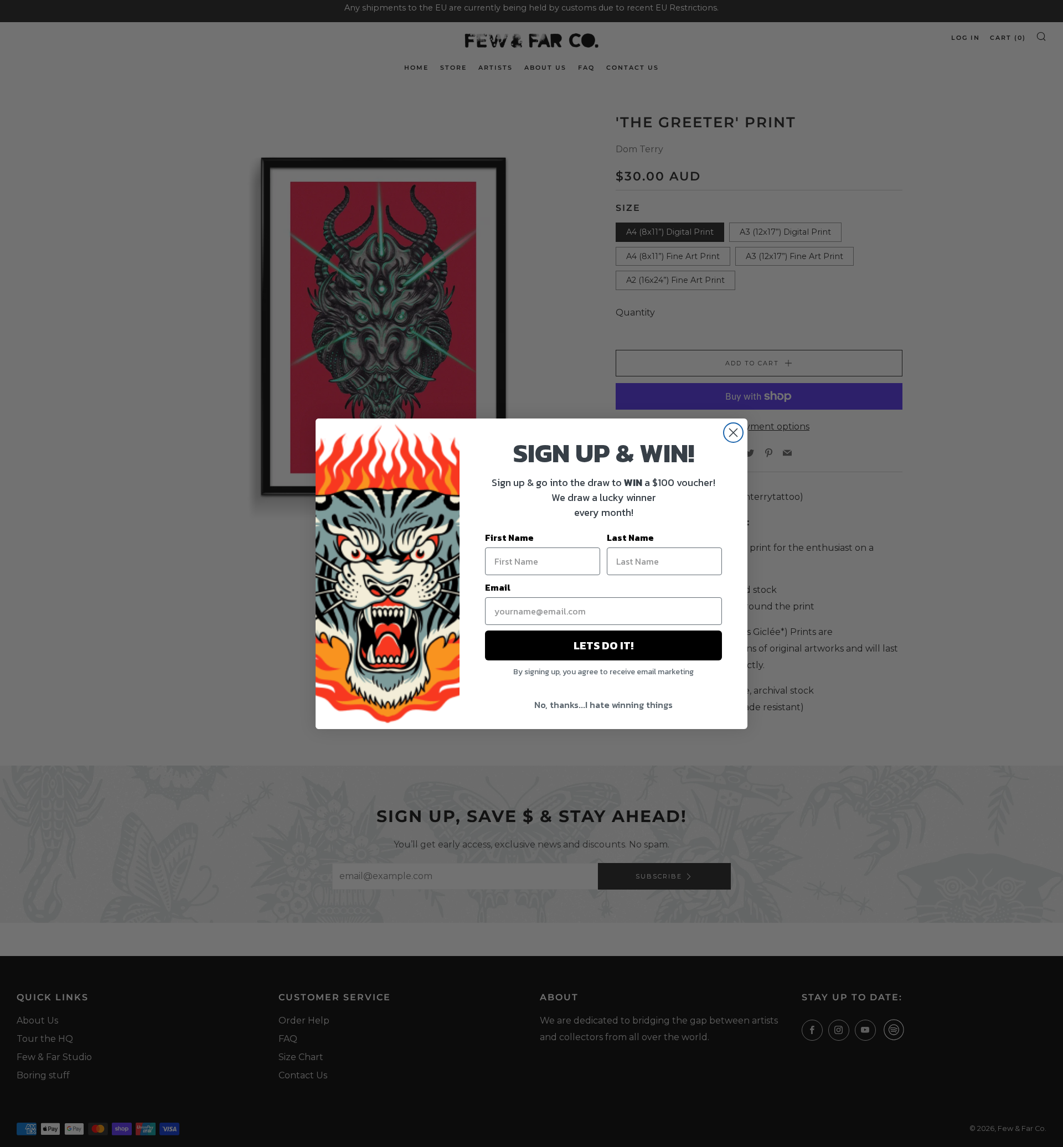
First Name (509, 537)
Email (497, 587)
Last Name (630, 537)
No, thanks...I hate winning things (603, 704)
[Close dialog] (733, 432)
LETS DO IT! (603, 645)
